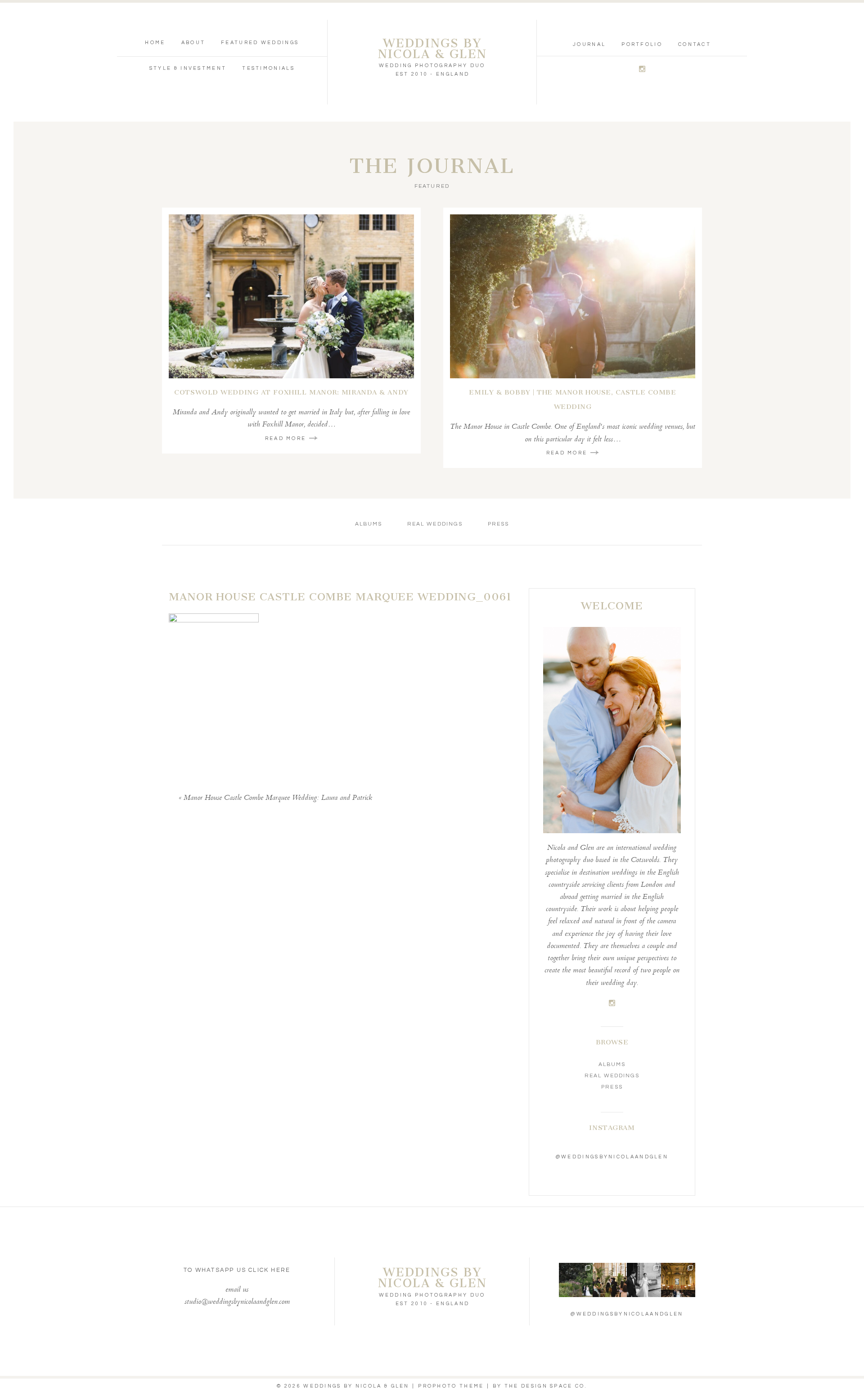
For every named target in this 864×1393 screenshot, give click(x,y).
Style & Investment (187, 68)
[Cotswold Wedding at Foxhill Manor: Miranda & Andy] (291, 296)
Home (155, 42)
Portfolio (641, 44)
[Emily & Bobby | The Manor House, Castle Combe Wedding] (572, 296)
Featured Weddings (260, 42)
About (193, 42)
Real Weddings (435, 524)
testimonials (268, 68)
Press (498, 524)
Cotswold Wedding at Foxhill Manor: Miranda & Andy (291, 392)
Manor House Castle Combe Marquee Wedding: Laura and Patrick (278, 798)
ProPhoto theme (451, 1386)
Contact (694, 44)
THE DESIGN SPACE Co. (545, 1386)
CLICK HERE (269, 1270)
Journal (589, 44)
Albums (368, 524)
